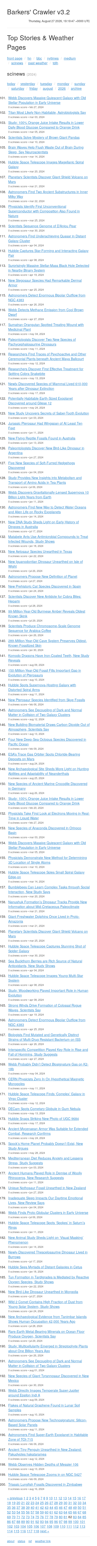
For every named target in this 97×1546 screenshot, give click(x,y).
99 (70, 1521)
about (10, 1541)
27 (51, 1502)
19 (14, 1502)
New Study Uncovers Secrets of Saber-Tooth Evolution (48, 413)
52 (9, 1512)
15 (74, 1498)
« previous (15, 1498)
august (48, 88)
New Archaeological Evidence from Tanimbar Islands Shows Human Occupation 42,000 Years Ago (47, 1319)
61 (51, 1512)
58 (37, 1512)
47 (65, 1507)
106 (36, 1526)
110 (62, 1526)
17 (84, 1498)
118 (36, 1531)
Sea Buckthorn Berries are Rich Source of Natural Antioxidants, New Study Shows (45, 963)
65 (70, 1512)
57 (32, 1512)
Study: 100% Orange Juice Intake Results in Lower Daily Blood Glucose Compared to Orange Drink (46, 125)
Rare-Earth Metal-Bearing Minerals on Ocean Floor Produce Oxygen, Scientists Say (46, 1334)
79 (56, 1516)
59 (42, 1512)
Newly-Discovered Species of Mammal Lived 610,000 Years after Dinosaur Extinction (48, 386)
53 (14, 1512)
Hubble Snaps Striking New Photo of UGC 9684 (43, 1118)
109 (56, 1526)
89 (23, 1521)
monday (63, 83)
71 (18, 1516)
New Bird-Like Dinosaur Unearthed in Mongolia (43, 1291)
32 (75, 1502)
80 (61, 1516)
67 (79, 1512)
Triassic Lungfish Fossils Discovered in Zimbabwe (45, 1484)
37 (18, 1507)
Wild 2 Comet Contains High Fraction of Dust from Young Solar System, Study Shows (45, 1304)
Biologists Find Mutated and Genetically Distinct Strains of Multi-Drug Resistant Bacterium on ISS (44, 1037)
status (21, 1541)
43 (46, 1507)
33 (79, 1502)
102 (10, 1526)
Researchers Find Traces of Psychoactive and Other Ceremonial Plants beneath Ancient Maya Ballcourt (47, 356)
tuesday (46, 83)
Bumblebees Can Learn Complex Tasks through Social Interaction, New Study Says (49, 889)
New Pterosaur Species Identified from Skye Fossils (46, 699)
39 (28, 1507)
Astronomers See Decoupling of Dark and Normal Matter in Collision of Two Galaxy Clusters (45, 712)
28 (56, 1502)
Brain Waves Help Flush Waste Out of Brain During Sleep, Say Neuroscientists (46, 149)
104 (23, 1526)
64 (65, 1512)
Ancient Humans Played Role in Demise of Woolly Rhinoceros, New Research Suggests (45, 1175)
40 (32, 1507)
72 (23, 1516)
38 (23, 1507)
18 (9, 1502)
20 (18, 1502)
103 (16, 1526)
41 (37, 1507)
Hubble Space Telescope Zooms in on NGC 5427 (45, 1474)
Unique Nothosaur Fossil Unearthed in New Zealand (47, 1187)
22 (28, 1502)
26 (46, 1502)
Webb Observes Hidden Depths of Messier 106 (43, 1464)
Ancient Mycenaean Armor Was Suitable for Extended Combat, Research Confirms (48, 1131)
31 (70, 1502)
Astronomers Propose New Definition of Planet (42, 576)
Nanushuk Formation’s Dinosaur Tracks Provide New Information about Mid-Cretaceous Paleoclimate (47, 904)
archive (76, 88)
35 (9, 1507)
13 (65, 1498)
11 (55, 1498)
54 (18, 1512)
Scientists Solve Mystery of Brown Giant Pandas (44, 137)
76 (42, 1516)
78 (51, 1516)
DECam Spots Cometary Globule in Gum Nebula (44, 1108)
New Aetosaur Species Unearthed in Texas (40, 551)
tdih (55, 63)
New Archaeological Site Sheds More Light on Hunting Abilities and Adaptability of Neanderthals (48, 771)
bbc (39, 58)
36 (14, 1507)
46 (61, 1507)
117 (29, 1531)
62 (56, 1512)
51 (84, 1507)
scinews (17, 63)
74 (32, 1516)
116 (23, 1531)
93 (42, 1521)
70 (14, 1516)
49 (75, 1507)
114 (10, 1531)
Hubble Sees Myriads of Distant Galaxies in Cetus (45, 1267)
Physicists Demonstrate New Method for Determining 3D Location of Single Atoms (47, 860)
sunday (79, 83)
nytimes (53, 58)
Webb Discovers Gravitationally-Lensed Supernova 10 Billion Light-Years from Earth (48, 494)
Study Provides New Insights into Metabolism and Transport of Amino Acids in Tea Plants (45, 480)
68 (84, 1512)
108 (49, 1526)
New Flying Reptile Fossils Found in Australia (41, 438)
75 (37, 1516)
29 (61, 1502)
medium (70, 58)
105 (29, 1526)
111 (69, 1526)
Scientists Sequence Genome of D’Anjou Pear (42, 226)
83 (75, 1516)
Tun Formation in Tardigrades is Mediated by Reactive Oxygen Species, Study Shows (48, 1279)
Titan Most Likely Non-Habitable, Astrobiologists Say (47, 112)
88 (18, 1521)
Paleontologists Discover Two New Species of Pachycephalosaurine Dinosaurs (42, 341)
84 (79, 1516)
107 (43, 1526)
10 (51, 1498)
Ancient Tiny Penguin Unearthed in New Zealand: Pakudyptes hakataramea (45, 1451)
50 (79, 1507)
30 (65, 1502)
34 (84, 1502)
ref (30, 1541)
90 (28, 1521)
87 (14, 1521)
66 (75, 1512)
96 (56, 1521)
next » (44, 1531)
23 (32, 1502)
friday (33, 88)
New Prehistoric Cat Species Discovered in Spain (44, 586)
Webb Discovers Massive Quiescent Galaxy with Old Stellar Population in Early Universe (47, 100)
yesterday (27, 83)
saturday (17, 88)
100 (76, 1521)
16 (79, 1498)
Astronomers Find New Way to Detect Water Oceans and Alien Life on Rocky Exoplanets (47, 509)
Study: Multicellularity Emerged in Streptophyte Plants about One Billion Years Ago (48, 1348)
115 (16, 1531)
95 (51, 1521)
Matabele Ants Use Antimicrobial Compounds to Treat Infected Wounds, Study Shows (48, 539)
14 (70, 1498)
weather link (43, 1541)
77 (46, 1516)
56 (28, 1512)
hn (29, 58)
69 (9, 1516)
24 (37, 1502)
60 (46, 1512)
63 (61, 1512)
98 (65, 1521)
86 (9, 1521)
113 (82, 1526)
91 (32, 1521)
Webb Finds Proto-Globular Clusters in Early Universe (48, 1212)
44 (51, 1507)
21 (23, 1502)
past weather (38, 63)
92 (37, 1521)
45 (56, 1507)
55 (23, 1512)
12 (60, 1498)
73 (28, 1516)
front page (14, 58)
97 (61, 1521)
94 (46, 1521)
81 (65, 1516)
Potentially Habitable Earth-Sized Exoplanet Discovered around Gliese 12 (40, 400)
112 (76, 1526)
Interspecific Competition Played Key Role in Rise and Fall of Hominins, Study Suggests (48, 1052)
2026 (62, 88)
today (11, 83)
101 (82, 1521)
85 (84, 1516)
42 (42, 1507)
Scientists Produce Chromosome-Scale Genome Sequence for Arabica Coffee (44, 628)
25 (42, 1502)
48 (70, 1507)
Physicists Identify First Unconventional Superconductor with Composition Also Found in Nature (44, 211)
